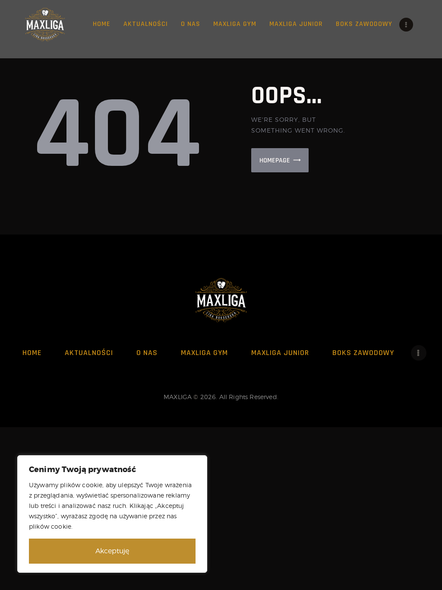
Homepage (274, 160)
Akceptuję (112, 551)
